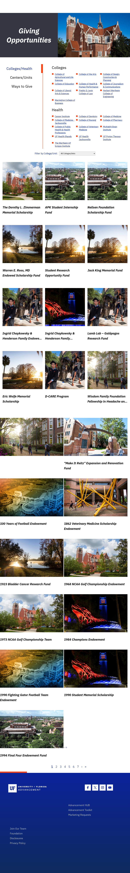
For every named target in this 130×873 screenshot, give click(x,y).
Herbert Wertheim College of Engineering (111, 93)
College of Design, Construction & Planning (111, 77)
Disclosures (16, 838)
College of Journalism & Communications (113, 85)
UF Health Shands (63, 136)
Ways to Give (22, 86)
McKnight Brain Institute (110, 128)
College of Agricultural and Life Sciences (64, 77)
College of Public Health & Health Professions (63, 129)
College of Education (64, 84)
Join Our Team (18, 828)
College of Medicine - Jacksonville (64, 121)
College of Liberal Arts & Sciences (63, 92)
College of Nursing (87, 120)
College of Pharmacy (112, 120)
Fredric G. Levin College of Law (86, 92)
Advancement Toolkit (80, 810)
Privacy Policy (18, 843)
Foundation (16, 833)
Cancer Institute (62, 116)
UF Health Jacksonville (85, 138)
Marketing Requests (79, 814)
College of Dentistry (88, 116)
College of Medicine (112, 116)
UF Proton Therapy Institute (112, 138)
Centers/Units (21, 77)
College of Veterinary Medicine (89, 128)
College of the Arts (87, 74)
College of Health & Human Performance (88, 85)
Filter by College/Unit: (46, 153)
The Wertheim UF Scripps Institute (63, 144)
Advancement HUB (79, 805)
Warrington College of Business (65, 101)
